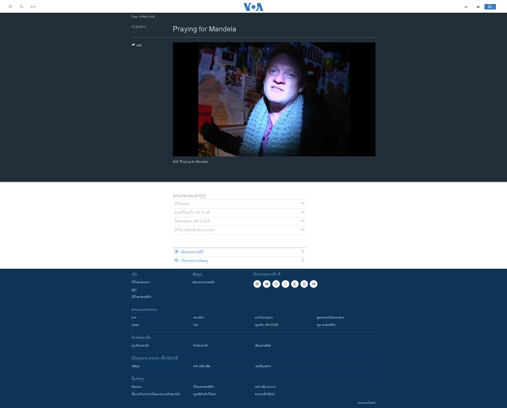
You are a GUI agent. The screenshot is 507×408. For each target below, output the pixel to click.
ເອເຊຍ (135, 325)
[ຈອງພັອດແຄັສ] (313, 284)
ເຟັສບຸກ (136, 366)
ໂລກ (195, 325)
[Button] (137, 46)
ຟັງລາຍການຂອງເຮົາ (204, 282)
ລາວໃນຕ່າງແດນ (264, 318)
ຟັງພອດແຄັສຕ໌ (263, 346)
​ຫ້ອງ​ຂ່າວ (137, 387)
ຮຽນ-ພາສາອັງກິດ (326, 325)
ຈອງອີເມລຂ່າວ (263, 366)
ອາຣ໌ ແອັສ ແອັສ (201, 366)
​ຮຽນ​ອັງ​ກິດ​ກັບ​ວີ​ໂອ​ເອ (204, 394)
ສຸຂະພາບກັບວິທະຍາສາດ (330, 318)
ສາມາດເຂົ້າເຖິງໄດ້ (265, 394)
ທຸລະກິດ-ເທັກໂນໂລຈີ (266, 325)
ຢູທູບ (134, 290)
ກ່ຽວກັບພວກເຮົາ (140, 346)
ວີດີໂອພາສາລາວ (141, 282)
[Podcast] (304, 284)
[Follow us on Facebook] (257, 284)
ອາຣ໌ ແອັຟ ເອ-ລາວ (265, 387)
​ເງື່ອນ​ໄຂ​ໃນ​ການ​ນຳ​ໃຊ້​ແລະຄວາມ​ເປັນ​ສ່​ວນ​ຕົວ (156, 394)
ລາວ (134, 318)
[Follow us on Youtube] (266, 284)
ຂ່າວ (33, 7)
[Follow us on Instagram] (276, 284)
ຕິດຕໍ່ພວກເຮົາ (200, 346)
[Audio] (466, 7)
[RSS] (295, 284)
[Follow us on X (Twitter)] (285, 284)
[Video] (478, 7)
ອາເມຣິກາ (198, 318)
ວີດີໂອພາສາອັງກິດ (142, 297)
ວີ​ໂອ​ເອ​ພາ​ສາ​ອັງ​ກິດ (203, 387)
